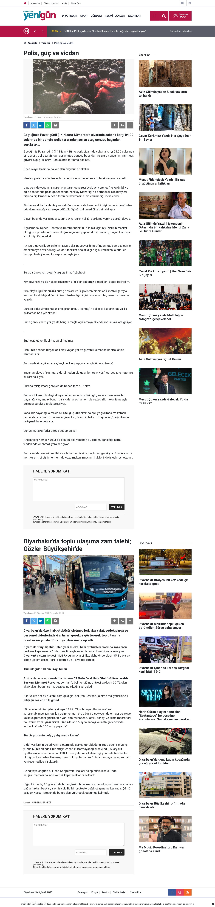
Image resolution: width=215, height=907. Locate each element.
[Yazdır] (55, 125)
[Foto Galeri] (190, 3)
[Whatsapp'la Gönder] (48, 125)
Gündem (96, 15)
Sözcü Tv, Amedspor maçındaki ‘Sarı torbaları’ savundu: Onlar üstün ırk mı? (104, 31)
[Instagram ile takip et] (180, 892)
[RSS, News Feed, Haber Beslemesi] (188, 892)
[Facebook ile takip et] (172, 892)
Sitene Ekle (76, 3)
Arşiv (64, 3)
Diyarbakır (69, 15)
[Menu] (154, 16)
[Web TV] (182, 3)
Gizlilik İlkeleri (119, 892)
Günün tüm (181, 31)
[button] (114, 125)
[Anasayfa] (25, 3)
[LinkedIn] (41, 125)
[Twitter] (34, 125)
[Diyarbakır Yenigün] (39, 15)
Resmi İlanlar (115, 15)
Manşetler (35, 3)
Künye (94, 892)
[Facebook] (26, 125)
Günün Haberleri (51, 3)
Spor (83, 15)
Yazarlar (134, 15)
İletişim (105, 892)
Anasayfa (32, 43)
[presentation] (35, 31)
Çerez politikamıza (176, 904)
